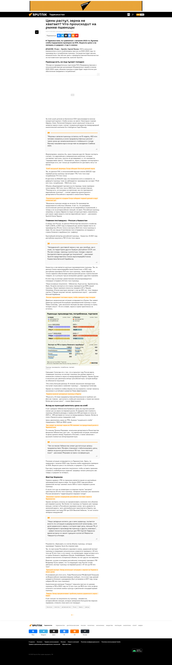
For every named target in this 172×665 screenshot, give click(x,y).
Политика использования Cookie (110, 642)
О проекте (32, 642)
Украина (81, 607)
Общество (109, 625)
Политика (90, 625)
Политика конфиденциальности (90, 642)
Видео (140, 625)
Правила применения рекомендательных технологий (44, 644)
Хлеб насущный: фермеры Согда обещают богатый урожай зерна (70, 168)
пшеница (87, 607)
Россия (74, 607)
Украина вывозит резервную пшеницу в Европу (63, 394)
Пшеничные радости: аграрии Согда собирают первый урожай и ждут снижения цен (72, 199)
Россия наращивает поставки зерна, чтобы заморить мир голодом (70, 297)
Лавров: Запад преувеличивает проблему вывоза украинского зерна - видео (72, 594)
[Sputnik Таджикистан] (38, 17)
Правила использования (52, 642)
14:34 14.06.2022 (50, 31)
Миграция (118, 625)
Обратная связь (66, 644)
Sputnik (49, 368)
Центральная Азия (66, 607)
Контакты (39, 642)
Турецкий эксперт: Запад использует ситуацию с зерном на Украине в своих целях (72, 571)
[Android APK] (137, 651)
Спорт (135, 625)
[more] (96, 149)
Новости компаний (73, 642)
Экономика (49, 607)
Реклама (63, 642)
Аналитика (56, 607)
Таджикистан (60, 625)
